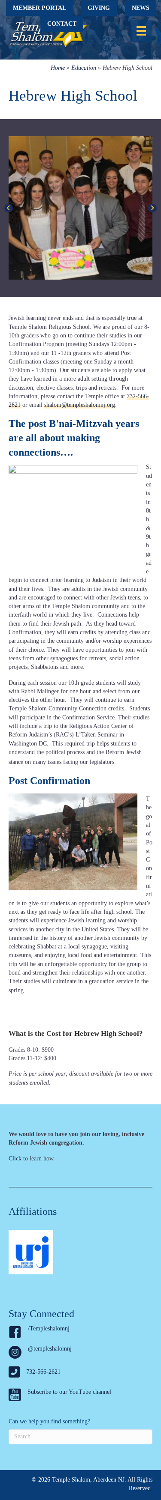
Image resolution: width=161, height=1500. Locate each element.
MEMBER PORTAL (39, 8)
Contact (61, 24)
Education (83, 68)
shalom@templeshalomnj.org (79, 405)
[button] (8, 208)
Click (15, 1158)
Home (58, 68)
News (140, 8)
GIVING (99, 8)
